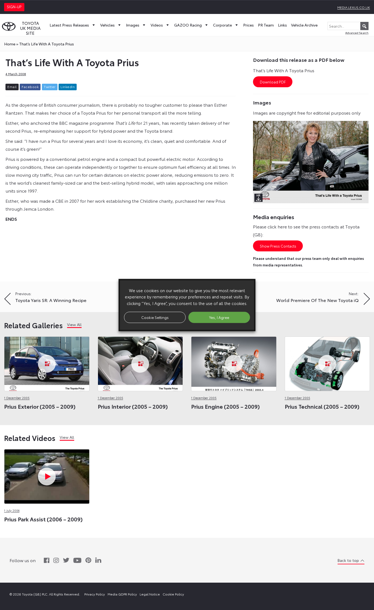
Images (132, 25)
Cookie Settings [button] (155, 317)
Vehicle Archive (304, 25)
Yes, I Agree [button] (219, 317)
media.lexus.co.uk (353, 7)
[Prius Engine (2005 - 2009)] (233, 362)
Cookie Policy (173, 594)
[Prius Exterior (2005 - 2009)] (46, 362)
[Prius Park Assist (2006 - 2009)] (46, 475)
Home (9, 44)
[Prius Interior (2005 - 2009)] (140, 362)
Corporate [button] (222, 25)
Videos (157, 25)
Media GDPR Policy (122, 594)
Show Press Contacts (278, 245)
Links (282, 25)
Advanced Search (357, 33)
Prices (248, 25)
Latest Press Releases (69, 25)
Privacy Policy (94, 594)
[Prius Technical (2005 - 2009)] (327, 362)
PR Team (266, 25)
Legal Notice (150, 594)
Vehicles (107, 25)
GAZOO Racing (188, 25)
